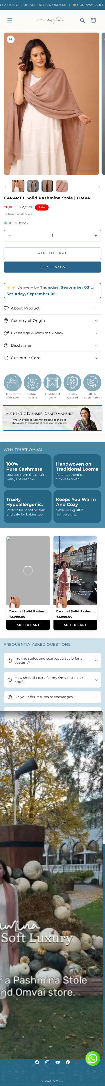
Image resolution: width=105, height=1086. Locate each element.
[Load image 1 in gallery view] (18, 186)
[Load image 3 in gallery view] (47, 186)
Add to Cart (28, 625)
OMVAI (58, 1080)
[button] (9, 20)
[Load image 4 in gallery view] (62, 186)
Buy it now (53, 267)
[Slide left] (5, 187)
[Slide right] (99, 187)
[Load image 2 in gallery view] (33, 186)
